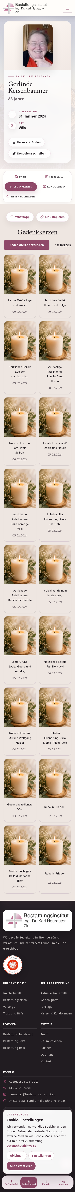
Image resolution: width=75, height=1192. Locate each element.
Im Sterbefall (12, 993)
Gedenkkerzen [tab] (23, 186)
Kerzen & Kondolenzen (56, 1013)
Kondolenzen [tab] (56, 186)
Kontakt (46, 1061)
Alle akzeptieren (21, 1166)
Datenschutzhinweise (21, 1145)
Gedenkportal (50, 1000)
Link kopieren (55, 217)
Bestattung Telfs (14, 1041)
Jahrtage (46, 1006)
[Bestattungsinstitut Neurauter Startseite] (25, 8)
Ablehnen (16, 1155)
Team (44, 1034)
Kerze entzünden (29, 142)
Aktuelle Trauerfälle (54, 993)
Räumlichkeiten (51, 1041)
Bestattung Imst (14, 1048)
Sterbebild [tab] (56, 176)
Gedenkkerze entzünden (27, 245)
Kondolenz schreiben (31, 153)
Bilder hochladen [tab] (23, 196)
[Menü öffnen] (67, 8)
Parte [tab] (23, 176)
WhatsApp (22, 217)
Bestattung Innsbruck (18, 1034)
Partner (46, 1048)
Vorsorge (9, 1006)
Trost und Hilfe (13, 1013)
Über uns (47, 1054)
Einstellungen (41, 1155)
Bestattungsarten (15, 1000)
